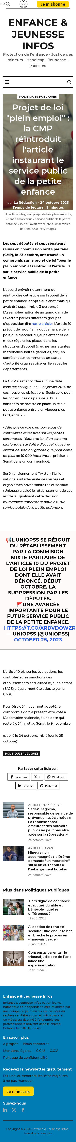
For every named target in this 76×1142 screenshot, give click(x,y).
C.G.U (40, 1051)
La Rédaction (22, 203)
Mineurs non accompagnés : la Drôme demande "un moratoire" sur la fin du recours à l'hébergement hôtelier (49, 861)
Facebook (21, 777)
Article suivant (41, 848)
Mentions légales (17, 1051)
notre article (42, 324)
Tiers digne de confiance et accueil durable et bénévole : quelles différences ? (49, 907)
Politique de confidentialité (25, 1058)
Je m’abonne (53, 4)
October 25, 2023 (38, 640)
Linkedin (28, 786)
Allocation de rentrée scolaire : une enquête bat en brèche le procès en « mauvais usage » (50, 933)
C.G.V (54, 1051)
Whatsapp (58, 777)
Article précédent (44, 805)
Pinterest (51, 786)
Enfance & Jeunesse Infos (38, 34)
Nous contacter (36, 1044)
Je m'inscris (18, 1091)
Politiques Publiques (38, 96)
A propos (10, 1044)
